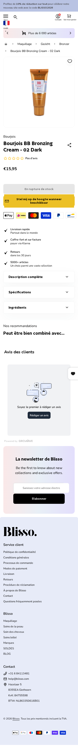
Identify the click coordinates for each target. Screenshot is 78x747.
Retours (8, 579)
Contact (8, 596)
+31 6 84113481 (19, 673)
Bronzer (64, 44)
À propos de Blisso (14, 590)
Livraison (8, 574)
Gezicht (45, 44)
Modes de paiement (15, 568)
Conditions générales (16, 557)
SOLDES (8, 648)
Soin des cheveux (13, 632)
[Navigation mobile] (5, 16)
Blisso (16, 718)
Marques (8, 643)
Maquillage (24, 44)
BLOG (7, 654)
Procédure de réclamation (19, 585)
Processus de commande (18, 563)
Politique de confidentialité (19, 552)
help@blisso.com (18, 679)
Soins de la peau (13, 626)
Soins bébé (10, 637)
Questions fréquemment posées (22, 601)
